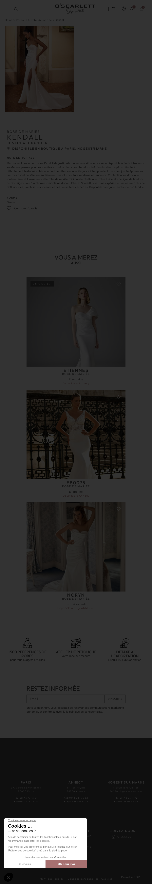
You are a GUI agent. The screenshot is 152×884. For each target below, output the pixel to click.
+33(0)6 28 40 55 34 (76, 801)
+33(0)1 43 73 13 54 (26, 797)
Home (8, 19)
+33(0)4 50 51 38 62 (76, 797)
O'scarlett (125, 836)
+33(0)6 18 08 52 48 (126, 801)
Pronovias (76, 379)
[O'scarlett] (113, 837)
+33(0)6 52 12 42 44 (26, 801)
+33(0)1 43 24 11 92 (126, 797)
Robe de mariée (41, 19)
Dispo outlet (42, 283)
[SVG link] (75, 8)
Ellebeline (76, 491)
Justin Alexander (76, 604)
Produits (21, 19)
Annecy (84, 383)
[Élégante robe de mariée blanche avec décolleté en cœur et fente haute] (39, 69)
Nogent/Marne (84, 608)
